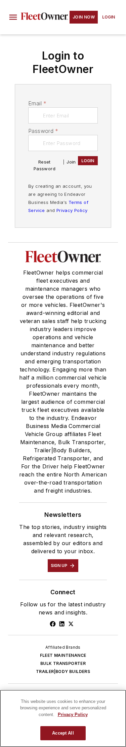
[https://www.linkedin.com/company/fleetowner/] (61, 623)
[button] (13, 17)
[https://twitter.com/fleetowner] (71, 623)
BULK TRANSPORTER (63, 663)
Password (43, 131)
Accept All (63, 733)
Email (37, 103)
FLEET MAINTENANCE (63, 655)
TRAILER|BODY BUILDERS (63, 671)
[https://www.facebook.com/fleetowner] (52, 623)
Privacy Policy (72, 210)
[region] (63, 718)
